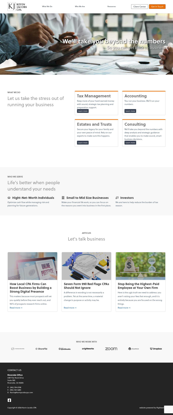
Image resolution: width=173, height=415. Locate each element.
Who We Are (80, 6)
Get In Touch (157, 6)
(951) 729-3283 (15, 390)
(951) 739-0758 (15, 387)
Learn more (83, 110)
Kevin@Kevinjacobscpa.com (21, 392)
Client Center (139, 6)
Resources (112, 6)
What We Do (47, 6)
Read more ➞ (32, 307)
